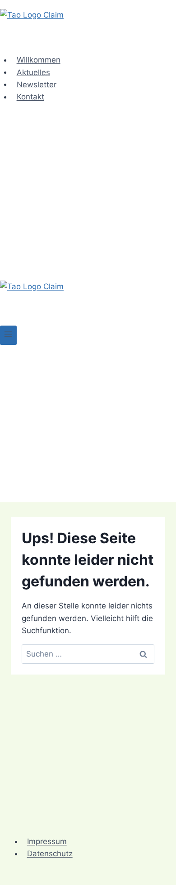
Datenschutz (50, 853)
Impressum (47, 841)
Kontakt (30, 96)
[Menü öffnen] (8, 335)
